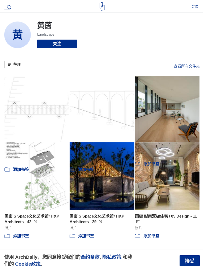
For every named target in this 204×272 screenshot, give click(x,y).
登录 (195, 6)
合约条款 (90, 257)
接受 (189, 261)
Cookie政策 (28, 264)
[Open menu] (7, 6)
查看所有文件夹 (187, 66)
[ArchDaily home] (102, 6)
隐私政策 (111, 257)
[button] (14, 64)
